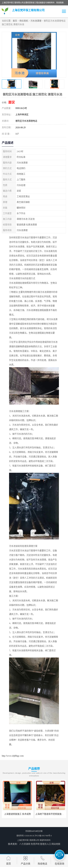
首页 (15, 21)
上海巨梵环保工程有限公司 (28, 840)
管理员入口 (45, 844)
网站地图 (55, 844)
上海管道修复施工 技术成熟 (17, 814)
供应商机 (23, 21)
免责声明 (35, 844)
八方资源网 (24, 844)
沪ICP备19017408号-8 (43, 836)
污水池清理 (35, 21)
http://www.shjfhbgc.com (13, 756)
